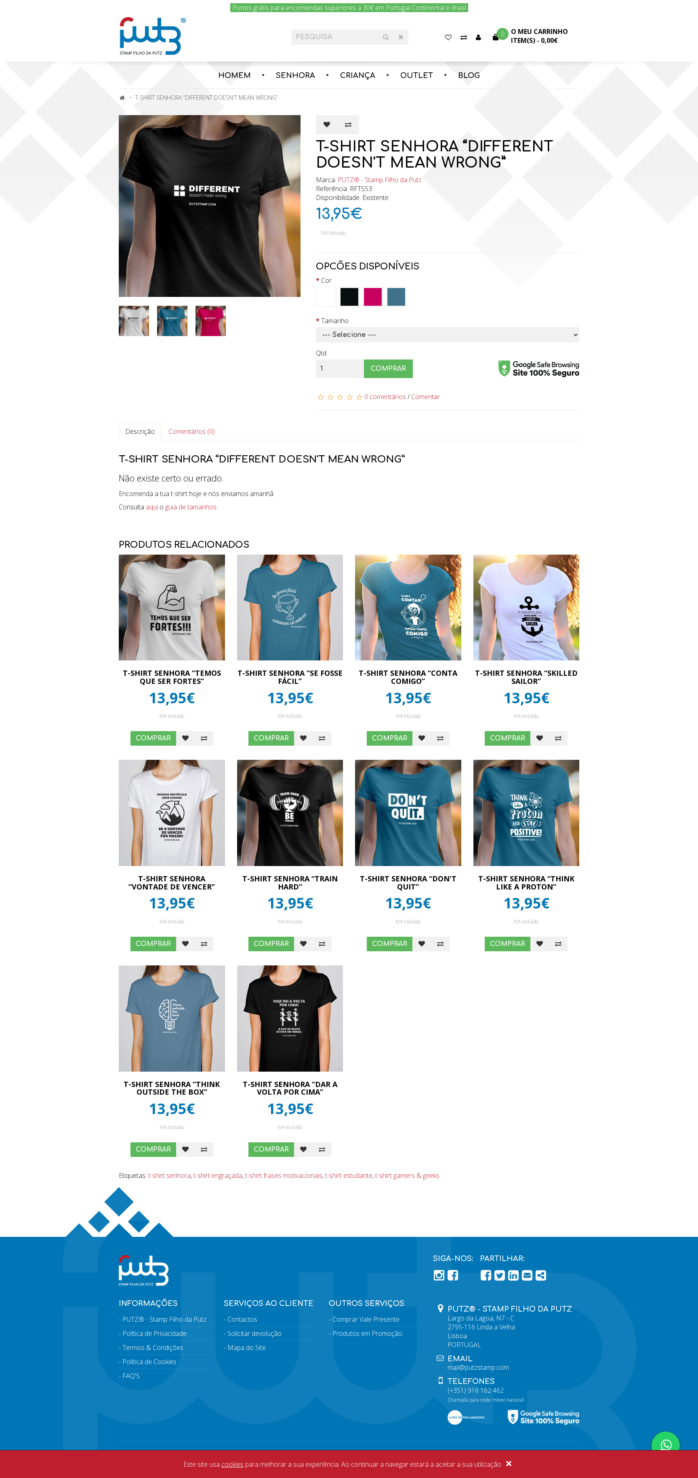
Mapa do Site (246, 1347)
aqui (152, 506)
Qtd (321, 353)
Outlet (416, 75)
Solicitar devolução (254, 1333)
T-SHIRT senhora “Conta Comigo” (408, 677)
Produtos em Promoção (367, 1333)
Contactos (242, 1319)
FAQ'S (131, 1375)
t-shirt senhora (169, 1175)
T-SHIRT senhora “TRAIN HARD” (290, 882)
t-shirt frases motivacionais (283, 1175)
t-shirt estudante (348, 1175)
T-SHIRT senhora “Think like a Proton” (526, 882)
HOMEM (234, 75)
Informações (148, 1303)
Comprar (388, 368)
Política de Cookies (149, 1361)
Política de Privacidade (154, 1333)
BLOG (469, 75)
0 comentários (385, 396)
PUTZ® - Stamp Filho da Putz (380, 179)
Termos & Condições (152, 1347)
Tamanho (335, 320)
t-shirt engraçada (217, 1175)
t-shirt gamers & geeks (407, 1175)
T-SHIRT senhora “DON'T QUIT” (408, 882)
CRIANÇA (357, 75)
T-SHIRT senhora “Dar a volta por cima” (290, 1088)
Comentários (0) (191, 431)
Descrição (140, 431)
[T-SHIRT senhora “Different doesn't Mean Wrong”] (211, 206)
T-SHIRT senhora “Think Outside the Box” (172, 1088)
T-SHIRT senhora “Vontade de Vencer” (171, 882)
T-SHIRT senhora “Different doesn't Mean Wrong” (206, 97)
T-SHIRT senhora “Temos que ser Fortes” (172, 677)
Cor (326, 280)
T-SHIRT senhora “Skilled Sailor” (526, 677)
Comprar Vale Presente (365, 1319)
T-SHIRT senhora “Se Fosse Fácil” (290, 677)
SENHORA (295, 75)
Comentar (425, 396)
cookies (232, 1464)
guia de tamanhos (191, 506)
